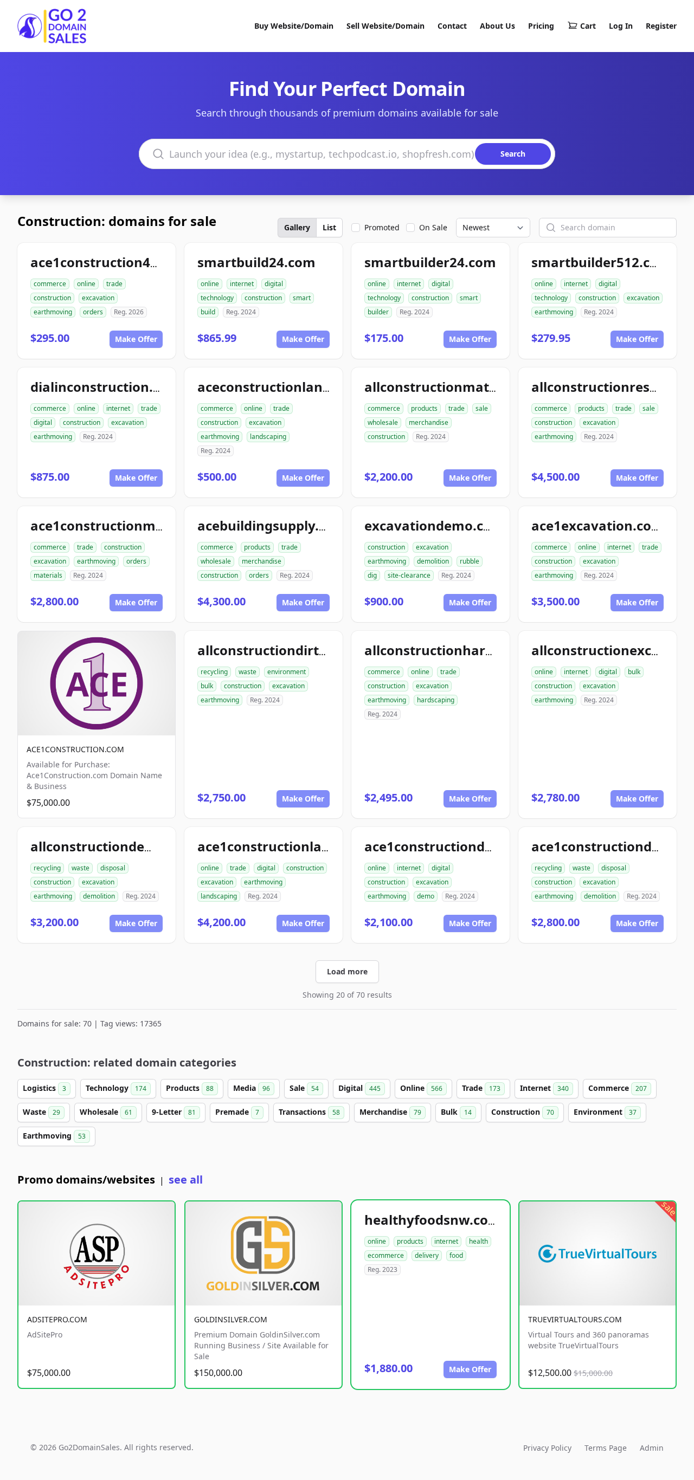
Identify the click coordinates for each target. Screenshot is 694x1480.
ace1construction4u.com (110, 262)
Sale (304, 1088)
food (456, 1255)
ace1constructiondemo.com (454, 846)
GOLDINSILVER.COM (230, 1319)
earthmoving (53, 311)
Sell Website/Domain (385, 26)
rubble (469, 561)
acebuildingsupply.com (271, 525)
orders (93, 311)
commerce (50, 283)
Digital (359, 1088)
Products (190, 1088)
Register (661, 26)
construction (52, 297)
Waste (41, 1112)
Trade (481, 1088)
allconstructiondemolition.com (130, 846)
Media (251, 1088)
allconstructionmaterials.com (460, 387)
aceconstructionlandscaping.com (304, 387)
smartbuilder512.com (601, 262)
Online (421, 1088)
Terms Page (605, 1448)
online (86, 283)
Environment (605, 1112)
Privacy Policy (547, 1448)
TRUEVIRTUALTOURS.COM (575, 1319)
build (208, 311)
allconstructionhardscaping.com (469, 650)
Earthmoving (54, 1135)
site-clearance (409, 575)
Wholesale (106, 1112)
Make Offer (136, 339)
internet (242, 283)
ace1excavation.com (597, 525)
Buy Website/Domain (293, 26)
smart (302, 297)
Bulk (456, 1112)
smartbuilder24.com (430, 262)
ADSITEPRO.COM (57, 1319)
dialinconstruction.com (105, 387)
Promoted (382, 227)
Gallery (297, 227)
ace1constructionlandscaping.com (308, 846)
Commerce (617, 1088)
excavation (98, 297)
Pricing (541, 26)
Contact (452, 26)
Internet (544, 1088)
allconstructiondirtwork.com (290, 650)
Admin (652, 1448)
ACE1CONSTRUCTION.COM (75, 749)
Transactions (309, 1112)
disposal (112, 868)
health (478, 1241)
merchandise (428, 422)
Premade (237, 1112)
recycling (214, 671)
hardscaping (435, 700)
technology (217, 297)
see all (186, 1179)
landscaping (268, 436)
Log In (621, 26)
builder (378, 311)
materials (48, 575)
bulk (207, 685)
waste (247, 671)
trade (114, 283)
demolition (433, 561)
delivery (427, 1255)
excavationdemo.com (434, 525)
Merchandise (390, 1112)
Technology (116, 1088)
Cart (588, 26)
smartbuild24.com (256, 262)
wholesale (383, 422)
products (424, 408)
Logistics (44, 1088)
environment (286, 671)
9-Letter (174, 1112)
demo (425, 896)
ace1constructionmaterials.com (133, 525)
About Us (497, 26)
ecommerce (386, 1255)
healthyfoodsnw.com (432, 1220)
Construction (522, 1112)
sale (481, 408)
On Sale (433, 227)
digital (274, 283)
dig (372, 575)
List (329, 227)
